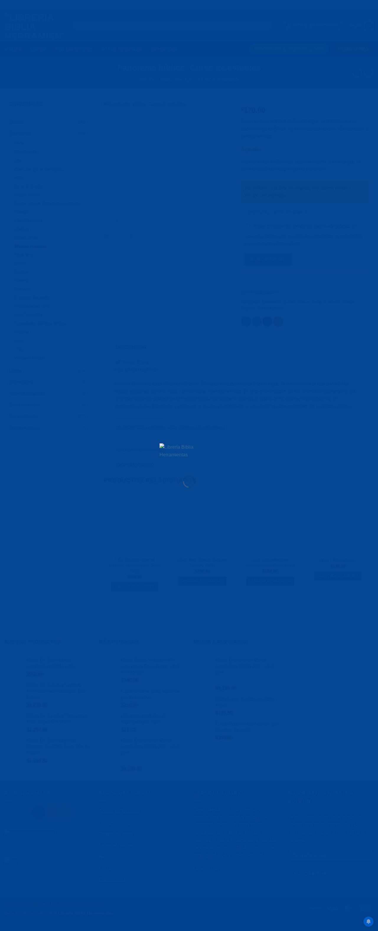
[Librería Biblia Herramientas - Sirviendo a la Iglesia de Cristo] (189, 454)
